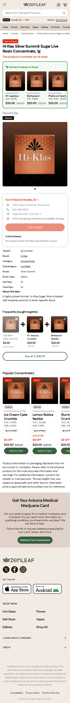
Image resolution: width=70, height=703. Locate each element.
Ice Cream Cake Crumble (16, 416)
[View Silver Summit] (11, 324)
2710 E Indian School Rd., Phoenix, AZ (31, 205)
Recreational (61, 20)
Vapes (35, 27)
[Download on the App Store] (17, 589)
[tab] (35, 189)
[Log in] (59, 5)
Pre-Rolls (55, 27)
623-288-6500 (20, 209)
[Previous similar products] (55, 67)
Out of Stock (35, 227)
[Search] (64, 12)
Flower (14, 27)
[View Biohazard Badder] (59, 324)
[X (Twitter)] (6, 569)
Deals (5, 27)
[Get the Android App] (47, 589)
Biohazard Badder (56, 337)
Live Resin (26, 266)
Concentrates (27, 33)
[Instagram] (23, 569)
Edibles (44, 27)
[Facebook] (14, 569)
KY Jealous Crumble (33, 337)
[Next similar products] (61, 67)
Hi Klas (24, 256)
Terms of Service (50, 692)
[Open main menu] (5, 4)
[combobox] (33, 13)
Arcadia (14, 33)
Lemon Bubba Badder (43, 416)
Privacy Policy (33, 692)
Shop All (42, 627)
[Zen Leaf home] (35, 4)
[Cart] (65, 4)
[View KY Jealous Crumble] (35, 324)
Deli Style (25, 27)
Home (5, 33)
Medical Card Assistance (35, 540)
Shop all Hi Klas (10, 112)
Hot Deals (9, 611)
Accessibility (17, 692)
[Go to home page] (35, 559)
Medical (51, 20)
